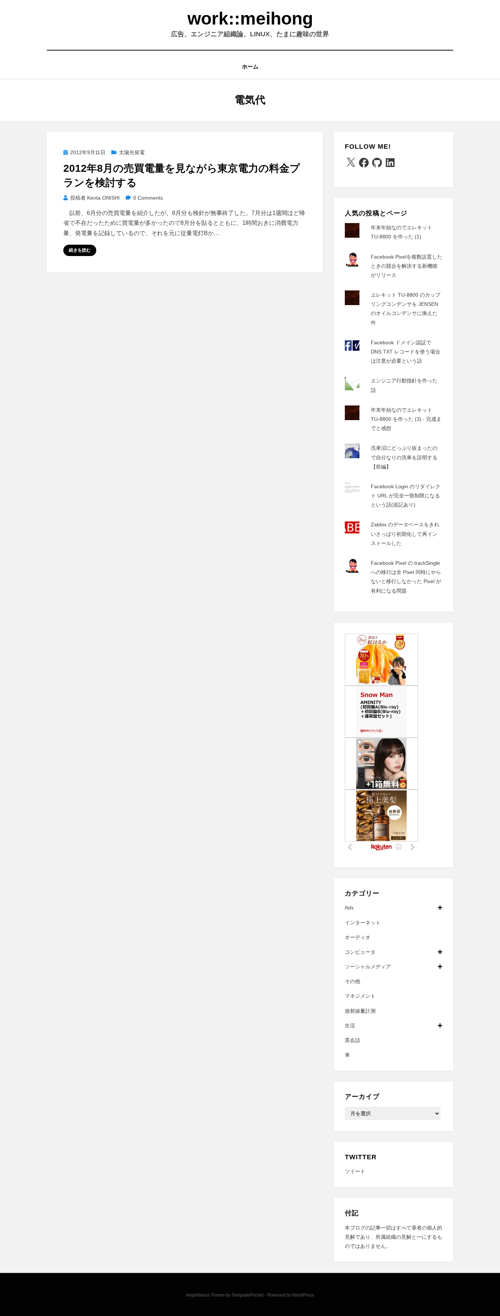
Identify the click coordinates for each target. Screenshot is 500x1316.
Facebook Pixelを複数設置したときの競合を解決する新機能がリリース (406, 266)
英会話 (352, 1040)
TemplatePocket (248, 1295)
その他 (352, 981)
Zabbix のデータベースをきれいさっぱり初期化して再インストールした (405, 534)
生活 (350, 1025)
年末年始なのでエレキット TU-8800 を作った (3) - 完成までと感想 (406, 419)
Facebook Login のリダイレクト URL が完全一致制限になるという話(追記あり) (405, 495)
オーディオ (357, 937)
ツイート (355, 1171)
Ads (349, 908)
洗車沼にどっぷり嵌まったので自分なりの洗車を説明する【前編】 (404, 457)
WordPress (303, 1295)
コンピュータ (360, 952)
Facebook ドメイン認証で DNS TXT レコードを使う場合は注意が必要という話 (405, 352)
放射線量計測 (360, 1011)
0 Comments (148, 198)
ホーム (250, 66)
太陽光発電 (132, 152)
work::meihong (250, 18)
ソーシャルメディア (368, 967)
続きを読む (80, 250)
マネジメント (360, 996)
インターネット (363, 923)
